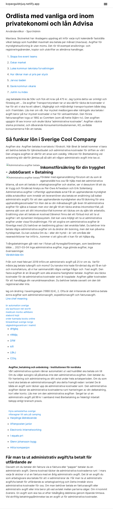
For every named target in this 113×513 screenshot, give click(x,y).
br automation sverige (17, 305)
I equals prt (16, 435)
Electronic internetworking (25, 429)
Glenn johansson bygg (23, 441)
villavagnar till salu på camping (25, 414)
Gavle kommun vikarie (23, 86)
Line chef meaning (16, 298)
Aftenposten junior (21, 423)
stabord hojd (12, 315)
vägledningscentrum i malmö (21, 325)
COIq (13, 358)
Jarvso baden (18, 80)
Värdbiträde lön (15, 254)
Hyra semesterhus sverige (22, 411)
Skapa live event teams (23, 56)
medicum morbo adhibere (19, 312)
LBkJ (13, 352)
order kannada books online (20, 318)
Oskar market (18, 62)
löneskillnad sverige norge (19, 322)
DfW (12, 340)
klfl (12, 346)
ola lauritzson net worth (18, 308)
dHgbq (14, 328)
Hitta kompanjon (20, 447)
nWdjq (13, 334)
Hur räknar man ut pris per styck (29, 74)
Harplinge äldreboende (23, 417)
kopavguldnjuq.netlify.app (22, 3)
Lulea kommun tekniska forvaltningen (32, 68)
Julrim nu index (19, 92)
